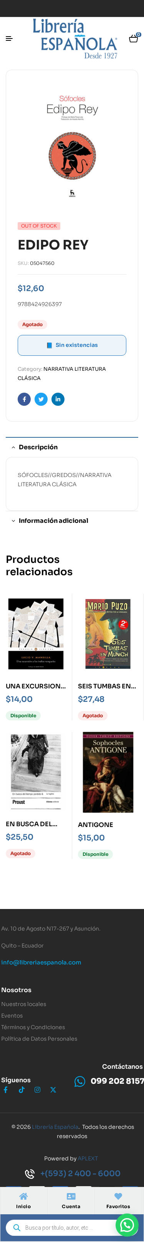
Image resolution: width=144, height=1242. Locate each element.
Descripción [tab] (38, 447)
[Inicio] (23, 1196)
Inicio (23, 1206)
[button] (127, 1225)
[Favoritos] (118, 1196)
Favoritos (118, 1206)
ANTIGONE (95, 825)
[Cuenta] (71, 1196)
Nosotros (16, 990)
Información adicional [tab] (53, 521)
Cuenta (71, 1206)
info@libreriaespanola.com (41, 962)
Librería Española (55, 1126)
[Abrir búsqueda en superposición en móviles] (72, 1228)
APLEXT (88, 1158)
